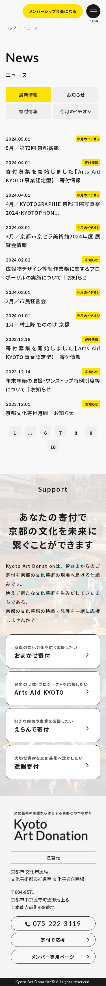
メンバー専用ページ (53, 956)
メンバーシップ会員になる (52, 11)
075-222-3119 (57, 923)
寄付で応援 (53, 939)
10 (53, 447)
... (30, 432)
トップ (11, 27)
